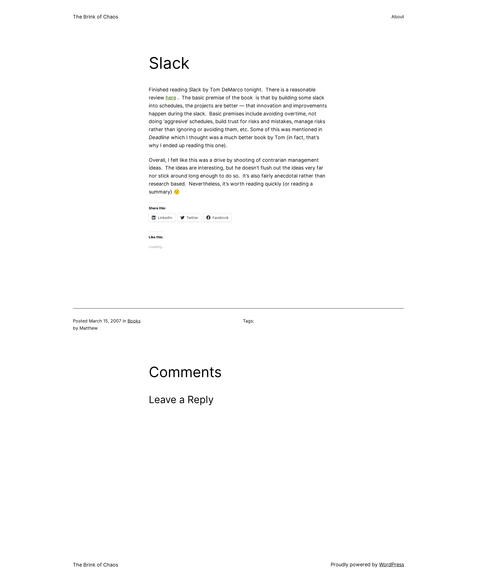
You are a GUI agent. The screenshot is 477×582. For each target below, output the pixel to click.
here (171, 97)
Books (134, 321)
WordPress (391, 564)
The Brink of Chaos (95, 17)
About (397, 16)
